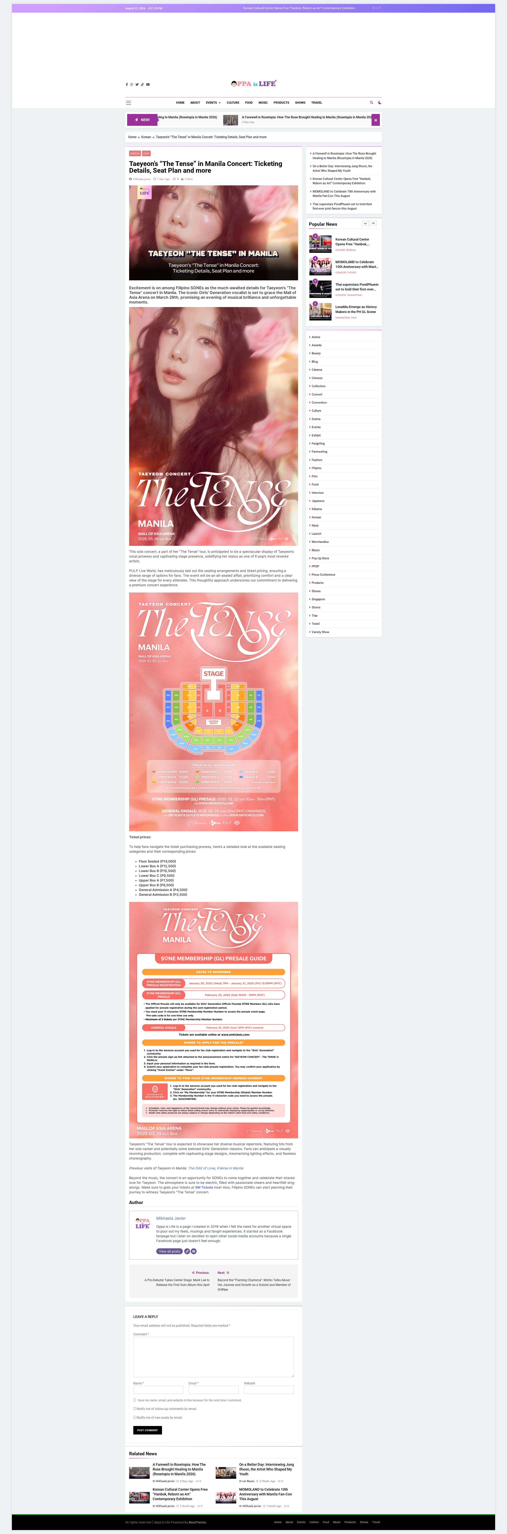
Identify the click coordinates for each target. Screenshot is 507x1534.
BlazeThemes (197, 1522)
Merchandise (320, 542)
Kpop (146, 153)
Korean (135, 153)
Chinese (317, 378)
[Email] (194, 1251)
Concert (340, 250)
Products (281, 102)
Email (194, 1383)
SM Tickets (204, 1187)
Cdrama (317, 370)
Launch (316, 534)
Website (249, 1383)
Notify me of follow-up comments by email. (167, 1409)
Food (249, 102)
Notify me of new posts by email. (160, 1417)
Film (314, 476)
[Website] (187, 1251)
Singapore (318, 599)
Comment (141, 1334)
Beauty (316, 353)
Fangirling (318, 443)
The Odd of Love (201, 1168)
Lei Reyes (248, 1481)
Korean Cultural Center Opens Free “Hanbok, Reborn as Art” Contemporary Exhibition (180, 1494)
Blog (315, 361)
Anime (316, 337)
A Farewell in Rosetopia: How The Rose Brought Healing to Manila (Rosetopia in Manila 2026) (293, 8)
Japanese (318, 501)
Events (211, 102)
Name (138, 1383)
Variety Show (320, 632)
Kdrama (317, 509)
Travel (316, 102)
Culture (233, 102)
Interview (318, 493)
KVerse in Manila (230, 1168)
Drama (316, 419)
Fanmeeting (354, 250)
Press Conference (323, 574)
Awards (317, 345)
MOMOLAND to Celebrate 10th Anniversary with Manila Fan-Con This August (265, 1494)
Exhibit (316, 435)
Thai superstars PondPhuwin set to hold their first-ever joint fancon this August (356, 244)
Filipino (316, 468)
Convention (319, 402)
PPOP (315, 566)
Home (180, 102)
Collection (318, 386)
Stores (316, 607)
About (195, 102)
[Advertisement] (253, 49)
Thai (353, 272)
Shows (300, 102)
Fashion (317, 460)
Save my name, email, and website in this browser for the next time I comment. (190, 1400)
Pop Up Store (320, 558)
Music (263, 102)
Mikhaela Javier (142, 179)
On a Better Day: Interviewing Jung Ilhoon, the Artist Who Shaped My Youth (266, 1469)
